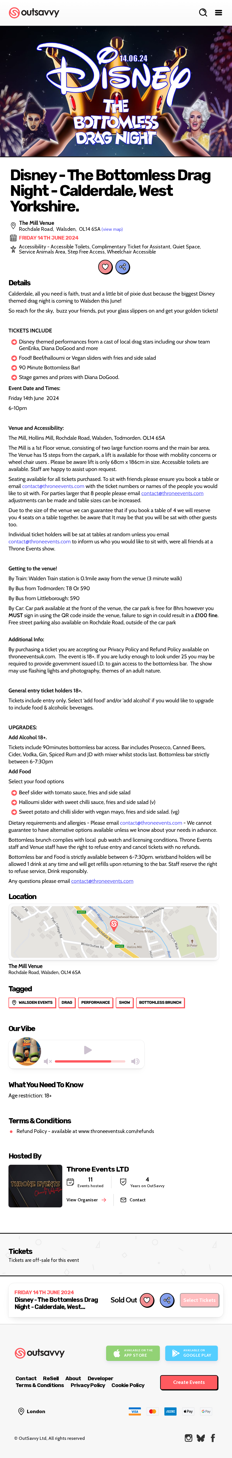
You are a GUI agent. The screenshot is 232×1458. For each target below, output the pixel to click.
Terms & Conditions (40, 1385)
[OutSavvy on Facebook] (213, 1438)
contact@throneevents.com (53, 486)
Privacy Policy (88, 1385)
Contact (26, 1378)
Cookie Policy (127, 1385)
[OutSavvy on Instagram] (189, 1438)
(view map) (112, 229)
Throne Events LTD (97, 1169)
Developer (100, 1378)
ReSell (51, 1378)
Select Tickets (199, 1300)
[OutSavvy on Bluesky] (201, 1438)
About (73, 1378)
